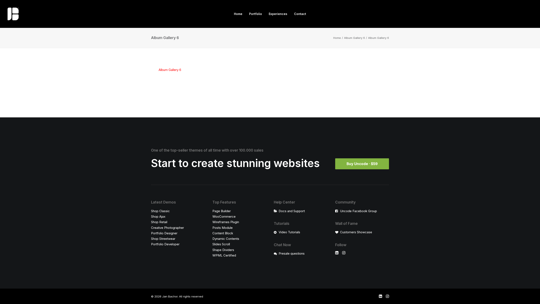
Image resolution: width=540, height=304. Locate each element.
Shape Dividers (223, 250)
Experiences (278, 14)
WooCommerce (224, 216)
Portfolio (255, 14)
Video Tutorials (289, 232)
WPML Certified (224, 255)
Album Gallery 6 (354, 37)
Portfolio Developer (165, 244)
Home (238, 14)
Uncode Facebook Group (358, 211)
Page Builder (221, 211)
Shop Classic (160, 211)
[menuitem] (238, 14)
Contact (300, 14)
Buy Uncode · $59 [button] (362, 164)
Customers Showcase (356, 232)
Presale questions (292, 253)
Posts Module (222, 228)
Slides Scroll (221, 244)
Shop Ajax (158, 216)
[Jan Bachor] (13, 14)
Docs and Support (292, 211)
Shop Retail (159, 222)
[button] (336, 253)
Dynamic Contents (225, 239)
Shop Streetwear (163, 239)
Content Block (222, 233)
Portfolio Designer (164, 233)
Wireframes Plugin (225, 222)
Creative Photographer (167, 228)
